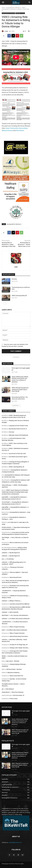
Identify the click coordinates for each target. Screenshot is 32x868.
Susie (3, 630)
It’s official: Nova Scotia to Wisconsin (19, 618)
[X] (13, 35)
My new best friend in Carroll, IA (18, 429)
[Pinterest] (17, 35)
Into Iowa (14, 279)
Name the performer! (15, 577)
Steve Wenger (5, 537)
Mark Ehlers (5, 615)
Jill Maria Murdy (6, 527)
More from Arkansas (17, 692)
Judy (7, 31)
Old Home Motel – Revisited (14, 669)
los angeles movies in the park (10, 684)
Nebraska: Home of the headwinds (18, 435)
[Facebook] (9, 35)
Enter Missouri (10, 689)
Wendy (4, 656)
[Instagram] (14, 855)
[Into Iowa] (6, 281)
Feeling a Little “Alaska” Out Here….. (20, 648)
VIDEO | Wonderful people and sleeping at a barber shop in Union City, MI (20, 389)
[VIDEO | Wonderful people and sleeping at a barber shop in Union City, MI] (6, 390)
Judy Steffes (5, 497)
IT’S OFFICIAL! (10, 559)
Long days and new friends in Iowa (18, 425)
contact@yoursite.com (15, 842)
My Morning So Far (14, 552)
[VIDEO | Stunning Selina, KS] (6, 298)
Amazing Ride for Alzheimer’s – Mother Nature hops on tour (24, 244)
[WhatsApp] (21, 35)
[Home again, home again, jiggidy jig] (6, 370)
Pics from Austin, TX (18, 695)
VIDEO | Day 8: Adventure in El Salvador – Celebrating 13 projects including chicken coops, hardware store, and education (15, 492)
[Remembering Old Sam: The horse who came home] (6, 399)
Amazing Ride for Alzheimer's (13, 7)
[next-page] (6, 303)
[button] (3, 2)
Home (3, 7)
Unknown (4, 552)
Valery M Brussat (6, 485)
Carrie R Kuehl (6, 502)
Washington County (20, 13)
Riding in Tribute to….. (15, 600)
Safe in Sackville (13, 612)
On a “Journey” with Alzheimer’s (19, 615)
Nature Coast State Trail (16, 675)
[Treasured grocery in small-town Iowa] (6, 289)
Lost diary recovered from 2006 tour (19, 604)
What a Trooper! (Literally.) (17, 627)
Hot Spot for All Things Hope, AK (18, 644)
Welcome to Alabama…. (13, 672)
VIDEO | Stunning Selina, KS (19, 295)
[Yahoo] (22, 855)
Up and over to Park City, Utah (17, 453)
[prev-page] (3, 303)
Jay (2, 689)
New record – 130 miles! (12, 661)
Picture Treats (13, 698)
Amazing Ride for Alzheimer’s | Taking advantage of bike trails (8, 244)
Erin (3, 559)
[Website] (18, 855)
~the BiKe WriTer (6, 590)
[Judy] (3, 31)
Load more (15, 405)
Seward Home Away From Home (19, 636)
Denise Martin (6, 692)
